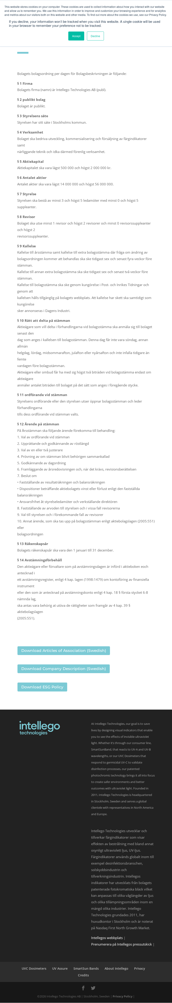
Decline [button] (95, 36)
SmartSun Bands (86, 968)
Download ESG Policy (42, 687)
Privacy (139, 968)
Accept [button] (76, 36)
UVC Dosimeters (34, 968)
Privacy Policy (122, 996)
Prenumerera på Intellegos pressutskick (121, 944)
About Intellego (116, 968)
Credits (83, 975)
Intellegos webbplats (107, 937)
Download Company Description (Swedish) (63, 668)
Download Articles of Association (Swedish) (63, 650)
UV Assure (60, 968)
